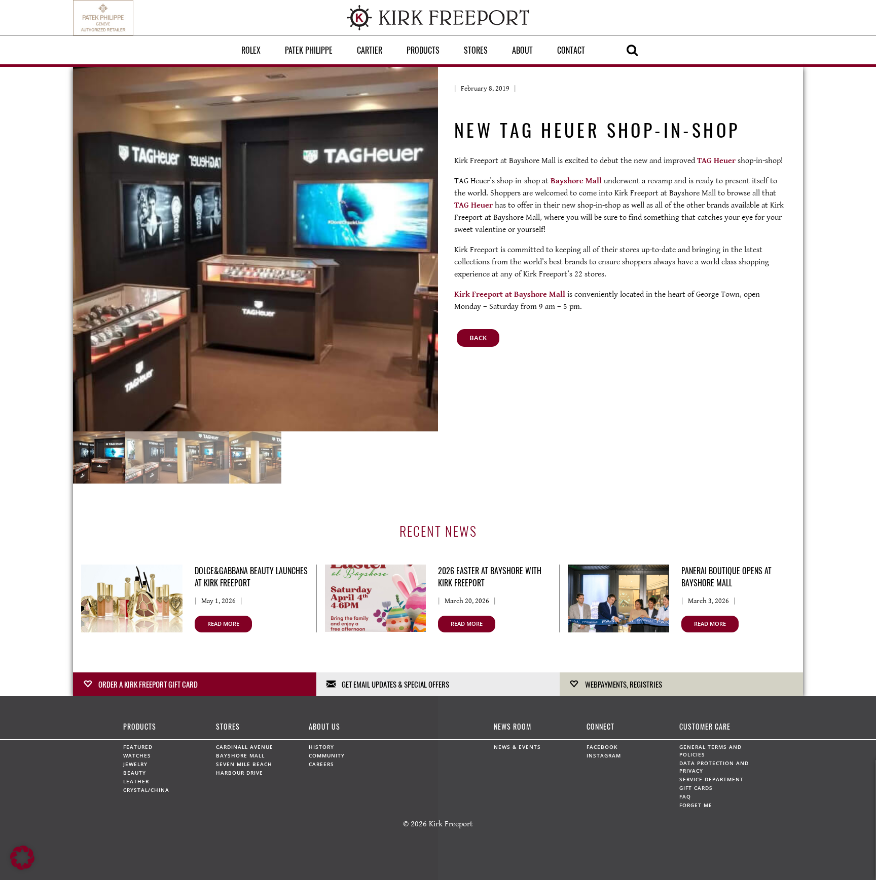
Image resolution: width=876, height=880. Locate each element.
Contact (571, 50)
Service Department (711, 779)
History (321, 746)
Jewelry (135, 764)
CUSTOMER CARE (705, 726)
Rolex (251, 50)
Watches (137, 755)
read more (223, 623)
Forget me (695, 805)
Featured (138, 746)
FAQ (685, 796)
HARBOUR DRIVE (239, 772)
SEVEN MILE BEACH (244, 764)
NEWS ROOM (512, 726)
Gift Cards (696, 787)
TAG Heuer (716, 161)
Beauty (134, 772)
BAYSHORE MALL (240, 755)
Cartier (369, 50)
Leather (136, 781)
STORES (228, 726)
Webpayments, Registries (623, 684)
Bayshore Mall (576, 181)
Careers (321, 764)
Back (478, 337)
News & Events (517, 746)
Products (423, 50)
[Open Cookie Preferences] (22, 867)
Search (632, 50)
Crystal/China (146, 789)
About (522, 50)
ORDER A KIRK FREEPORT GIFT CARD (148, 684)
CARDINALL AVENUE (244, 746)
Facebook (602, 746)
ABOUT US (324, 726)
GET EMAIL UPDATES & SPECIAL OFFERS (395, 684)
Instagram (604, 755)
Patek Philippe (309, 50)
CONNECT (600, 726)
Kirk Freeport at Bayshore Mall (509, 294)
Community (327, 755)
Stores (476, 50)
